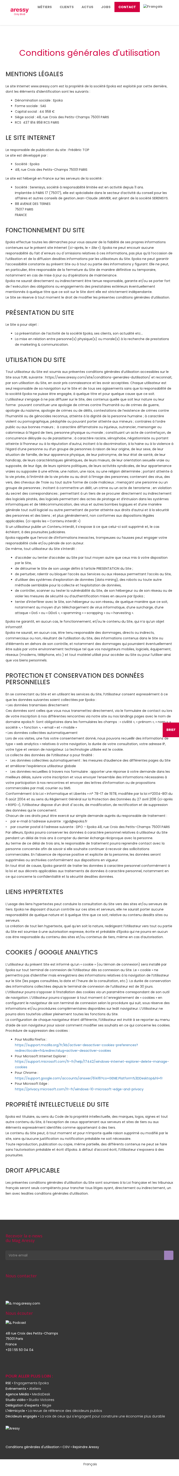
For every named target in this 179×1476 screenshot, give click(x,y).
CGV (66, 1447)
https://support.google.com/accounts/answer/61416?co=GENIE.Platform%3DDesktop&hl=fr (89, 1078)
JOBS (105, 7)
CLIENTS (67, 7)
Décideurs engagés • (85, 1416)
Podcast (19, 1322)
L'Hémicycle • (54, 1410)
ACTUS (87, 7)
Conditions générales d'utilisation (32, 1447)
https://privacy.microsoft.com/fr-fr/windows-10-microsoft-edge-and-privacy (79, 1089)
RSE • (27, 1383)
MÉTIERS (45, 7)
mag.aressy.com (26, 1303)
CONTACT (127, 7)
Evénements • (23, 1388)
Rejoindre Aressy (86, 1447)
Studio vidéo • (30, 1399)
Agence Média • (28, 1394)
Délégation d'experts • (28, 1405)
